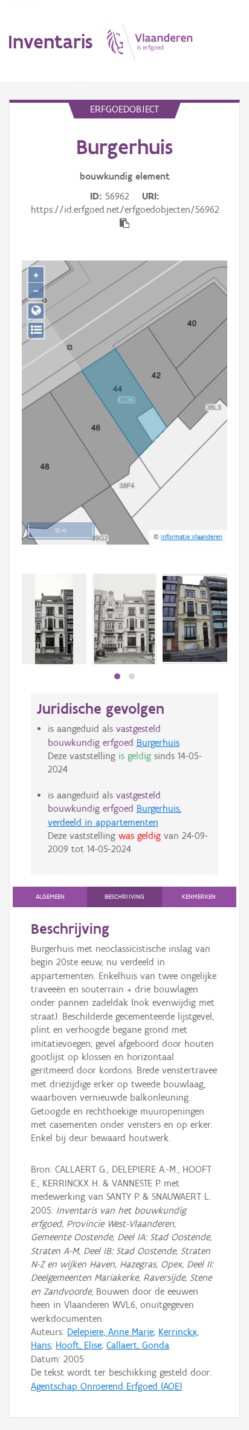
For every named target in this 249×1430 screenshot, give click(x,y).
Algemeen (50, 897)
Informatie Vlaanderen (191, 536)
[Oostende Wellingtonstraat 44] (54, 619)
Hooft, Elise (79, 1345)
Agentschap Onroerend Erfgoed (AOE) (106, 1386)
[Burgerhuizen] (124, 619)
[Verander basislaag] (36, 330)
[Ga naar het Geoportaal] (36, 311)
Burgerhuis (158, 742)
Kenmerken (199, 897)
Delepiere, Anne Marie (110, 1332)
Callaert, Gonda (137, 1345)
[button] (117, 676)
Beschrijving (124, 897)
